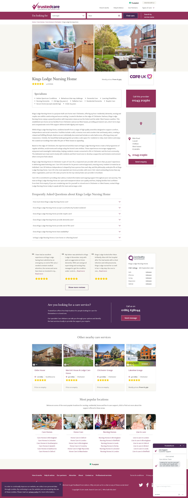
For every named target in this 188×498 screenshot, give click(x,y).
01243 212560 (141, 100)
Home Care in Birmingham (78, 443)
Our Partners (133, 7)
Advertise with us (149, 3)
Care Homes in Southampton (47, 443)
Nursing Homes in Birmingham (110, 437)
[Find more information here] (169, 470)
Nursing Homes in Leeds (109, 443)
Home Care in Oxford (78, 437)
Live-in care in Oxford (141, 443)
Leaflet (153, 134)
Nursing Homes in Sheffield (109, 440)
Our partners (62, 475)
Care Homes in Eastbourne (47, 448)
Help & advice (49, 475)
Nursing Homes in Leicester (110, 448)
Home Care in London (78, 440)
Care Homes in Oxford (47, 451)
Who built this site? (109, 489)
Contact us (89, 475)
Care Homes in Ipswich (47, 446)
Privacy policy (151, 475)
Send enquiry (141, 161)
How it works (104, 7)
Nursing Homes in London (109, 451)
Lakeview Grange (135, 370)
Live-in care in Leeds (141, 448)
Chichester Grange (105, 370)
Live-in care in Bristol (141, 446)
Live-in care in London (141, 437)
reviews (49, 84)
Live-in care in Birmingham (141, 440)
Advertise (72, 475)
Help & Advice (118, 7)
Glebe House (39, 370)
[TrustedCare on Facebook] (147, 485)
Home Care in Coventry (78, 446)
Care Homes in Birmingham (47, 437)
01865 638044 (130, 310)
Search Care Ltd (94, 489)
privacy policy (33, 492)
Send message (131, 317)
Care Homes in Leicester (47, 440)
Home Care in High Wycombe (78, 448)
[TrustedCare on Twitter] (141, 485)
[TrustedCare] (46, 6)
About (80, 475)
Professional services (104, 475)
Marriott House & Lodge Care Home (78, 372)
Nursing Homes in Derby (109, 446)
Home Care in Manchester (78, 451)
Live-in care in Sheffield (141, 451)
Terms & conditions (137, 475)
